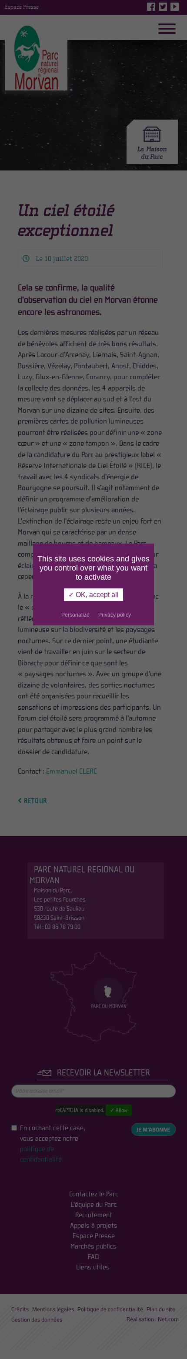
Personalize (75, 615)
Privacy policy (114, 615)
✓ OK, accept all (93, 594)
